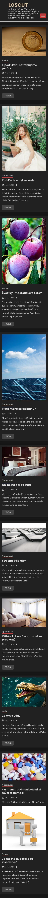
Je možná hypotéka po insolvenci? (18, 860)
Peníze (5, 60)
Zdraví (5, 288)
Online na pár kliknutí (16, 485)
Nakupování (7, 175)
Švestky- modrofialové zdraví (22, 293)
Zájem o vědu (11, 716)
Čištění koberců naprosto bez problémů (22, 637)
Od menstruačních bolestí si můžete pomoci (21, 791)
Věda (4, 711)
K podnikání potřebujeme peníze (19, 66)
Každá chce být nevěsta (18, 180)
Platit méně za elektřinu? (19, 409)
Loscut (18, 5)
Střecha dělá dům (14, 561)
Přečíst (8, 96)
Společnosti (7, 631)
